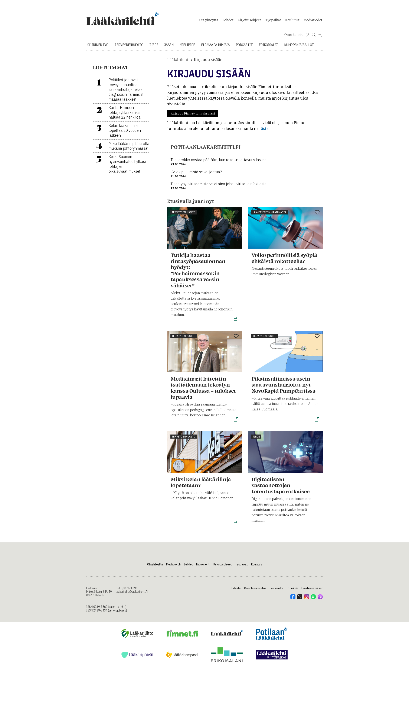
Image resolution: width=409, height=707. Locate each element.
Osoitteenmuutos (255, 588)
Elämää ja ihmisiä (215, 45)
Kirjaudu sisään (208, 59)
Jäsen (168, 45)
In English (292, 588)
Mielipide (187, 45)
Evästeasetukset (312, 588)
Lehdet (228, 20)
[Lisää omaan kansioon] (236, 212)
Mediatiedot (313, 20)
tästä (264, 128)
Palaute (236, 588)
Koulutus (292, 20)
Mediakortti (173, 564)
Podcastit (244, 45)
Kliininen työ (97, 45)
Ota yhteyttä (208, 20)
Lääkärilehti (178, 59)
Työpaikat (273, 20)
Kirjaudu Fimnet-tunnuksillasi (193, 113)
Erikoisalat (268, 45)
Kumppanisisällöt (299, 45)
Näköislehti (203, 564)
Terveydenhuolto (128, 45)
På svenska (276, 588)
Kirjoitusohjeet (249, 20)
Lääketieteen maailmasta (270, 212)
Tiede (153, 45)
